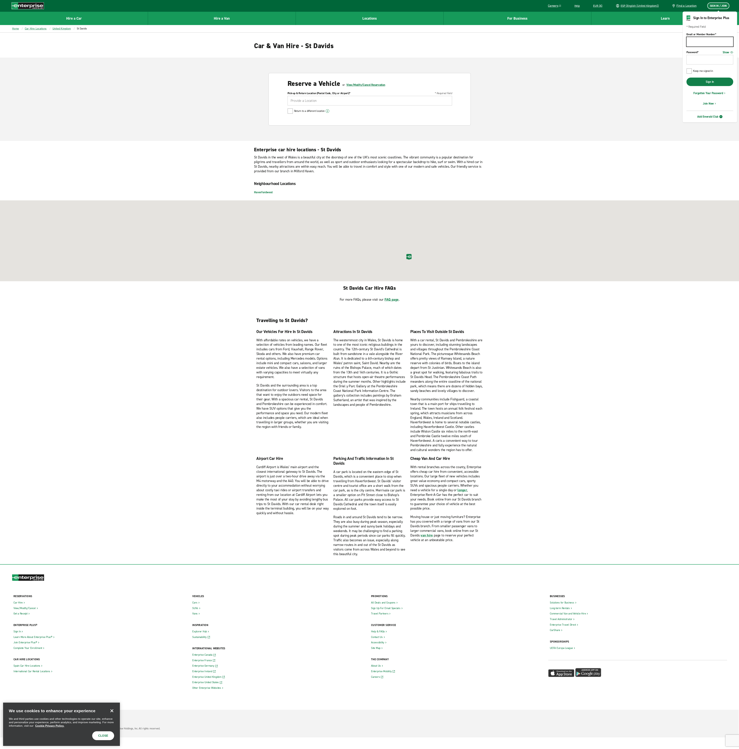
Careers (556, 6)
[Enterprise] (28, 5)
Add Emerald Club (707, 117)
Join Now (708, 103)
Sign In (710, 82)
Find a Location (686, 6)
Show (726, 52)
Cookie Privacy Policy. (49, 725)
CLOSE (103, 735)
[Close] (112, 710)
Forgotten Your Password (708, 93)
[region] (61, 724)
